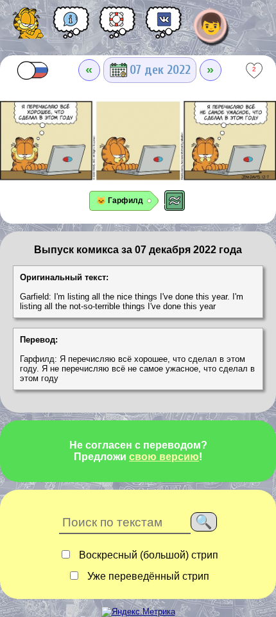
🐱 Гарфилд (119, 200)
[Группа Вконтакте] (163, 27)
